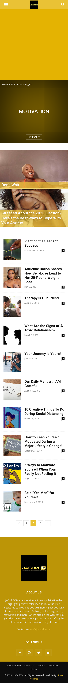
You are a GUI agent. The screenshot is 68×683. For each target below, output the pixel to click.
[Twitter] (38, 652)
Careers (41, 665)
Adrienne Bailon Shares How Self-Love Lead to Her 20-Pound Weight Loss (43, 275)
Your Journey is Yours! (42, 354)
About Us (28, 665)
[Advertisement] (34, 44)
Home (5, 84)
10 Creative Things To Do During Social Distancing (44, 411)
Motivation (16, 84)
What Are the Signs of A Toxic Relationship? (43, 328)
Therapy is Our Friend (41, 298)
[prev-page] (19, 523)
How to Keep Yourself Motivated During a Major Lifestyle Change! (43, 441)
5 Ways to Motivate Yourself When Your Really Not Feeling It (40, 469)
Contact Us (53, 665)
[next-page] (48, 523)
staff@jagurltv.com (40, 629)
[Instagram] (29, 652)
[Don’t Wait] (34, 179)
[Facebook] (19, 652)
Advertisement (13, 665)
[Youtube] (48, 652)
